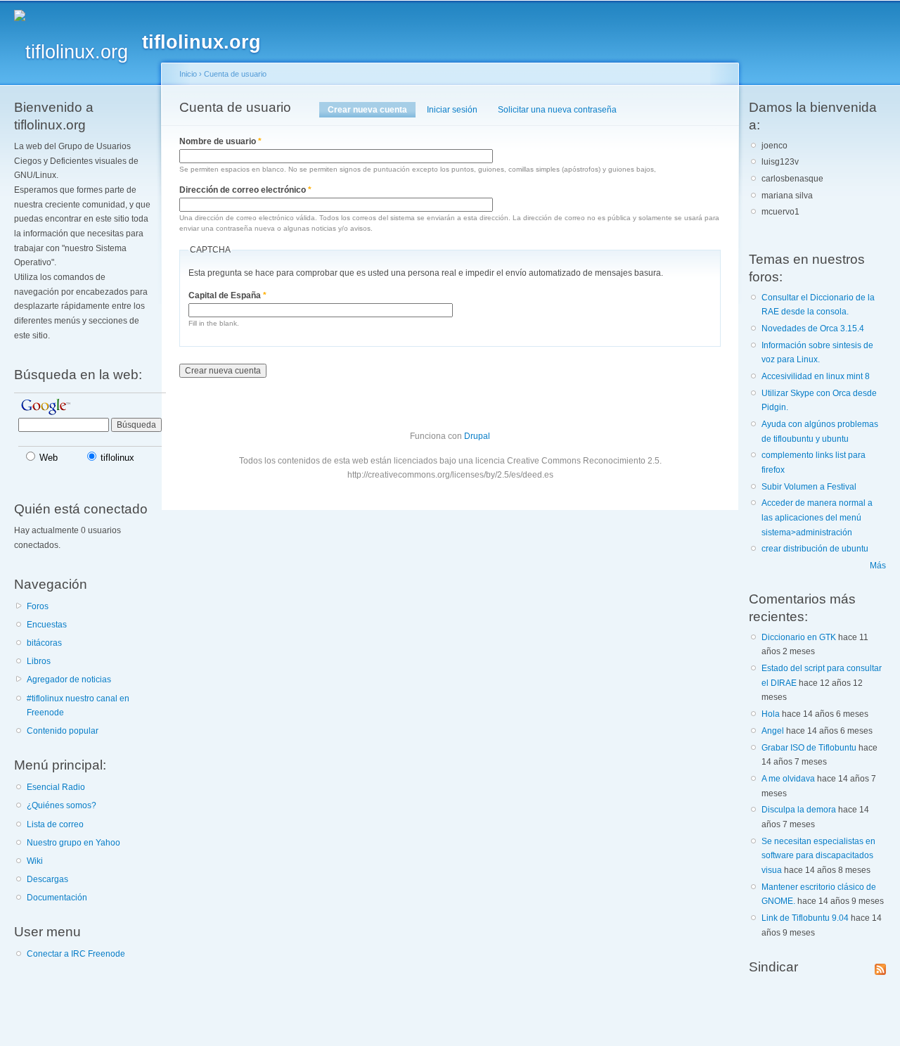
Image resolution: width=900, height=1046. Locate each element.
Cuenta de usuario (235, 74)
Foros (38, 606)
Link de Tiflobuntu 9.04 (805, 918)
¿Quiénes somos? (61, 805)
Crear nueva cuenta (372, 110)
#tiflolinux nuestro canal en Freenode (78, 706)
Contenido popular (62, 731)
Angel (772, 731)
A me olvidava (788, 779)
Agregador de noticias (69, 679)
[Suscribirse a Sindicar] (880, 966)
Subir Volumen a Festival (808, 487)
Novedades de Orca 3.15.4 (812, 328)
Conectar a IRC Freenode (76, 954)
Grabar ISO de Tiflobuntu (808, 748)
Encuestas (47, 625)
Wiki (35, 861)
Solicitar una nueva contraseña (557, 110)
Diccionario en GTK (798, 637)
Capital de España (227, 295)
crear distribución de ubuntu (814, 549)
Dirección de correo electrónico (245, 190)
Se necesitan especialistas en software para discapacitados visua (818, 855)
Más (878, 565)
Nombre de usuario (220, 141)
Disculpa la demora (798, 810)
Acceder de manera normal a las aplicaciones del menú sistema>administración (817, 517)
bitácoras (44, 643)
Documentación (57, 898)
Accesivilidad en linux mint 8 (815, 376)
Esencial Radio (56, 787)
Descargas (47, 879)
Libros (39, 661)
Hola (770, 714)
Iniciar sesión (452, 110)
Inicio (188, 74)
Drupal (477, 436)
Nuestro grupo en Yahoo (73, 843)
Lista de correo (55, 824)
